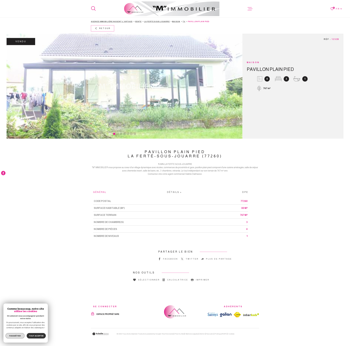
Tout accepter (36, 336)
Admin (202, 334)
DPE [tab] (245, 192)
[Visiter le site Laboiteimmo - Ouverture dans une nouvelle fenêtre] (100, 334)
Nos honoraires (167, 334)
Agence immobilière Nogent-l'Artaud (111, 22)
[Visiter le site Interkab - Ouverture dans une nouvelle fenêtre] (251, 314)
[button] (114, 134)
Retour (104, 28)
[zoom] (124, 86)
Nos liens (209, 334)
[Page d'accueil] (171, 8)
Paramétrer (15, 336)
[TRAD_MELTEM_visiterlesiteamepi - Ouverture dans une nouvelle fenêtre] (212, 314)
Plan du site (179, 334)
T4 (184, 22)
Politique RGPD (221, 334)
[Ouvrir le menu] (250, 8)
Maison (176, 22)
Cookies (231, 334)
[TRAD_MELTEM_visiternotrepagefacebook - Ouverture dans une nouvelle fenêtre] (3, 173)
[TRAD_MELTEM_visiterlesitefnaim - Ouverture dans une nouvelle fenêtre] (237, 314)
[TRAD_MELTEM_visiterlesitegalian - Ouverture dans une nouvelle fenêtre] (225, 314)
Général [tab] (99, 192)
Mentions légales (192, 334)
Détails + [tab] (174, 192)
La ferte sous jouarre (157, 22)
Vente (138, 22)
